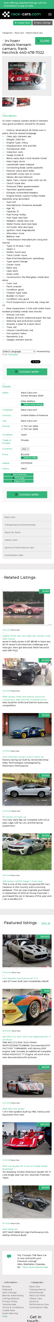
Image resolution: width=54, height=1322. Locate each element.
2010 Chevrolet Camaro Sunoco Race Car (23, 757)
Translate (13, 354)
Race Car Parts (12, 532)
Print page (19, 478)
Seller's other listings (33, 404)
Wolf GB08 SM (9, 1229)
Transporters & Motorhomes (20, 524)
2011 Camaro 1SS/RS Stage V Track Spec (22, 881)
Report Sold (19, 481)
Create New (23, 22)
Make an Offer (30, 458)
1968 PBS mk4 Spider (13, 1109)
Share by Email (19, 474)
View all (45, 923)
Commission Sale (13, 555)
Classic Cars (10, 540)
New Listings (43, 22)
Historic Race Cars (34, 33)
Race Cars (19, 33)
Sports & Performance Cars (19, 547)
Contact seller (28, 371)
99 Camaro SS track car (14, 817)
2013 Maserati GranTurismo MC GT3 (20, 978)
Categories (7, 33)
